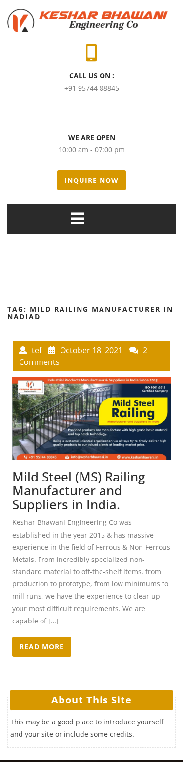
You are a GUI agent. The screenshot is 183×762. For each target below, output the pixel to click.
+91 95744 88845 (91, 88)
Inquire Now (91, 180)
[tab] (77, 218)
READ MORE (42, 646)
